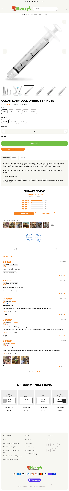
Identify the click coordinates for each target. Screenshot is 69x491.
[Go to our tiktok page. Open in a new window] (59, 445)
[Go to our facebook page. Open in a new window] (49, 445)
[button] (6, 104)
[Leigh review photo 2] (16, 360)
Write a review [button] (24, 213)
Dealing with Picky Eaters (11, 459)
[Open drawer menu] (2, 9)
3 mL (4, 112)
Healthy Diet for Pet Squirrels (12, 456)
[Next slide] (64, 51)
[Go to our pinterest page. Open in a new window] (54, 450)
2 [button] (32, 371)
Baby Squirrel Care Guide (11, 443)
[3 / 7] (29, 90)
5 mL (11, 112)
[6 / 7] (62, 90)
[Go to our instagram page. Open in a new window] (54, 445)
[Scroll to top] (50, 486)
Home (23, 14)
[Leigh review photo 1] (7, 360)
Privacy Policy (29, 447)
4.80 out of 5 (39, 195)
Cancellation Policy (31, 454)
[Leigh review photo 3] (25, 360)
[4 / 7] (40, 90)
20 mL (26, 112)
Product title (9, 407)
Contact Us (28, 443)
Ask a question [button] (45, 213)
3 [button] (34, 371)
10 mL (18, 112)
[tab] (6, 158)
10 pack (13, 121)
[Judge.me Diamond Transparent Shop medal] (38, 237)
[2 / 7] (17, 90)
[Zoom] (64, 22)
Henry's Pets (31, 486)
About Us (28, 440)
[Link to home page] (34, 468)
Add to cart (34, 143)
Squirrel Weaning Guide (10, 447)
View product (9, 400)
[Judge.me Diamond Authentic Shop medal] (29, 237)
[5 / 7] (51, 90)
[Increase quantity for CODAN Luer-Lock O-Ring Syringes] (65, 131)
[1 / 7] (6, 90)
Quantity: (4, 127)
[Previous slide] (5, 51)
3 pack (5, 121)
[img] (7, 262)
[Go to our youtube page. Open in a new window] (49, 450)
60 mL (33, 112)
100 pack (22, 121)
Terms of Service (30, 450)
